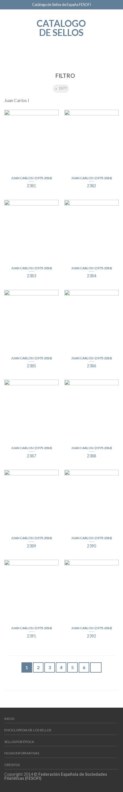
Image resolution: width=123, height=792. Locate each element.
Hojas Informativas (21, 753)
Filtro (64, 75)
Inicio (9, 718)
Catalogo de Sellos (61, 27)
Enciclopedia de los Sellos (27, 730)
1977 (63, 88)
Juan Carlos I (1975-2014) (31, 178)
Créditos (12, 765)
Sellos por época (19, 742)
